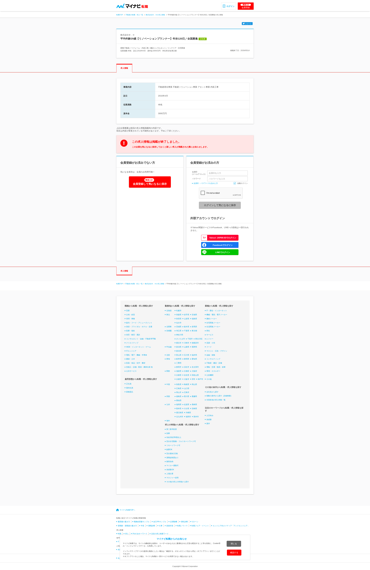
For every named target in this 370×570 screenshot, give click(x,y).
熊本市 (196, 417)
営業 (128, 311)
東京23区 (198, 339)
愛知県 (194, 359)
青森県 (178, 315)
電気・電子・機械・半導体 (136, 355)
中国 (168, 384)
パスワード (196, 179)
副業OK (169, 449)
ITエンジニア (131, 351)
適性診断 (184, 522)
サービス (209, 335)
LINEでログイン (222, 252)
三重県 (178, 363)
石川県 (186, 355)
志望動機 (173, 522)
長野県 (194, 347)
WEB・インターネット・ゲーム (138, 347)
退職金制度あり (172, 458)
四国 (168, 396)
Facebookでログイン (223, 245)
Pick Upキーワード (140, 534)
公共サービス (131, 371)
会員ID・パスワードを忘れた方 (206, 183)
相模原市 (195, 343)
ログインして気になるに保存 (220, 205)
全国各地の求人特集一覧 (215, 400)
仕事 (160, 526)
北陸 (168, 355)
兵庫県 (178, 375)
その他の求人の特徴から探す (177, 482)
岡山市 (178, 392)
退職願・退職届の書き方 (127, 526)
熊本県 (178, 409)
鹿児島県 (179, 413)
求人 (127, 534)
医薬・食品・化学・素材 (135, 363)
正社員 (128, 384)
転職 (119, 534)
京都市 (178, 379)
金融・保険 (210, 355)
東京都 (194, 331)
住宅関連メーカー (213, 323)
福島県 (194, 319)
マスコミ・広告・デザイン (216, 351)
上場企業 (169, 474)
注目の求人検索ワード (160, 534)
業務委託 (129, 392)
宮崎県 (194, 409)
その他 (209, 379)
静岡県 (186, 359)
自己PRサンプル (159, 522)
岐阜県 (178, 359)
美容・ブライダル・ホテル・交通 (139, 327)
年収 (142, 526)
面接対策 (169, 526)
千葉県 (186, 331)
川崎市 (186, 343)
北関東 (169, 327)
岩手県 (186, 315)
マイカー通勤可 (172, 466)
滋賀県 (178, 371)
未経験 (209, 420)
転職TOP (119, 15)
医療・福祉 (130, 331)
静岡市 (178, 367)
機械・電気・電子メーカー (216, 315)
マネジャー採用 (172, 478)
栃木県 (186, 327)
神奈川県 (179, 335)
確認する (234, 552)
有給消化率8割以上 (173, 437)
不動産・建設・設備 (214, 363)
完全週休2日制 (172, 454)
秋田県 (178, 319)
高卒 (208, 424)
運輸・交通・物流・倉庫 (215, 367)
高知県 (178, 400)
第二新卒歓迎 (171, 429)
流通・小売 (210, 343)
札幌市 (178, 311)
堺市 (193, 379)
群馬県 (194, 327)
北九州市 (179, 417)
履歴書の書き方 (124, 522)
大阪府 (194, 371)
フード (209, 347)
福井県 (194, 355)
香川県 (186, 396)
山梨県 (186, 347)
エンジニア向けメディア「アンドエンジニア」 (231, 526)
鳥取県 (178, 384)
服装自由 (169, 461)
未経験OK (170, 470)
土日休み (209, 415)
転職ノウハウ (182, 526)
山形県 (186, 319)
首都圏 (169, 331)
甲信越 (169, 347)
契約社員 (129, 388)
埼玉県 (178, 331)
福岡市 (188, 417)
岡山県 (194, 384)
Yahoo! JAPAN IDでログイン (222, 238)
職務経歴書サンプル (141, 522)
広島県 (178, 388)
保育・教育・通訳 (133, 335)
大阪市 (186, 379)
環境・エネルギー (213, 371)
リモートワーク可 (173, 445)
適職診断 (151, 526)
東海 (168, 359)
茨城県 (178, 327)
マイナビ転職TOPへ (127, 510)
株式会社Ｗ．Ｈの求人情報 (155, 15)
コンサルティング (213, 359)
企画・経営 (130, 315)
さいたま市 (180, 339)
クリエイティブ (132, 343)
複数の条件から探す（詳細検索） (219, 396)
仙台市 (178, 323)
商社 (208, 331)
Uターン (195, 522)
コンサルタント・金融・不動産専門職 (141, 339)
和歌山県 (195, 375)
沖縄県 (188, 413)
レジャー (209, 339)
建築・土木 (130, 359)
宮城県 (194, 315)
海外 (168, 421)
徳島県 (178, 396)
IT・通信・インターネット (216, 311)
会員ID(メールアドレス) (198, 173)
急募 (168, 433)
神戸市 (200, 379)
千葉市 (190, 339)
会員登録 (246, 6)
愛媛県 (194, 396)
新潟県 (178, 347)
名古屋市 (195, 367)
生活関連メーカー (213, 327)
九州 (168, 404)
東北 (168, 315)
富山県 (178, 355)
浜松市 (186, 367)
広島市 (186, 392)
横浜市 (178, 343)
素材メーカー (211, 319)
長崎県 (194, 404)
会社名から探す (212, 392)
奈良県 (186, 375)
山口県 (186, 388)
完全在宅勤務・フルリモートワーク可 (181, 441)
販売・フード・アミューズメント (139, 323)
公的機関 (209, 375)
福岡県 (178, 404)
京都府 (186, 371)
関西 (168, 371)
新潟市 (178, 351)
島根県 (186, 384)
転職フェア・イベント (200, 526)
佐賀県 (186, 404)
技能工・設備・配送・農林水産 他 (139, 367)
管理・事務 (130, 319)
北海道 (169, 311)
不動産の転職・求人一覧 (134, 15)
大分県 (186, 409)
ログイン (230, 6)
